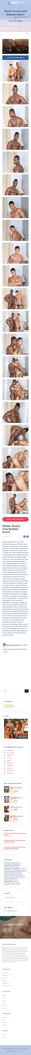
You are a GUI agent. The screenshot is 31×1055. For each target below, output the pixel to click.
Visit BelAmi (8, 930)
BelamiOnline (10, 750)
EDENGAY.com (20, 1051)
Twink (17, 883)
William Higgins (10, 753)
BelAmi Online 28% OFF (16, 788)
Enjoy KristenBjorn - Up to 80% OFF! (16, 520)
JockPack (9, 758)
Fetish (7, 873)
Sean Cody (9, 755)
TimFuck (9, 760)
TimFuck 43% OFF (15, 807)
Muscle (13, 876)
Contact (4, 1034)
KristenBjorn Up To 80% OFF (16, 798)
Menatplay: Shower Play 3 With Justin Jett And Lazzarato (14, 841)
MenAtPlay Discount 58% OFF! (16, 816)
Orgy (13, 873)
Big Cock (7, 867)
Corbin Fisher (10, 765)
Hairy (19, 873)
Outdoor (20, 876)
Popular (10, 17)
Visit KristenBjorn (15, 58)
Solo (14, 880)
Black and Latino (20, 870)
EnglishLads (10, 763)
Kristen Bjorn (10, 773)
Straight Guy (8, 883)
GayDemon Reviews (12, 911)
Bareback (16, 863)
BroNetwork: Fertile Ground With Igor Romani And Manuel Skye (14, 848)
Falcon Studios (10, 770)
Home (4, 17)
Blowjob (15, 867)
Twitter (4, 1037)
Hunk (6, 876)
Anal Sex (7, 880)
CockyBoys (9, 768)
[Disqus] (15, 662)
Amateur (7, 863)
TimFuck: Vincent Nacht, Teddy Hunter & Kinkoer (15, 834)
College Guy (9, 870)
